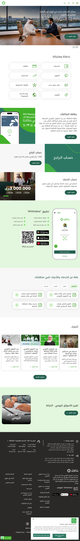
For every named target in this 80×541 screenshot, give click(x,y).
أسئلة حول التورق (9, 478)
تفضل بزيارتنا (70, 441)
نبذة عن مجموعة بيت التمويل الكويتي (26, 494)
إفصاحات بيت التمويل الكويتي (44, 487)
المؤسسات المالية (45, 507)
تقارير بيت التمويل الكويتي (45, 502)
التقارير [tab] (56, 286)
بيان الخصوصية (20, 532)
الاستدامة (29, 489)
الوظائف (29, 507)
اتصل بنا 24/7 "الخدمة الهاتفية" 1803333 (22, 441)
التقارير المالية (28, 474)
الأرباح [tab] (64, 286)
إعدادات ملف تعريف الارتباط (59, 536)
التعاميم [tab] (74, 286)
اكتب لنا (71, 455)
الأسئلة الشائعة (9, 474)
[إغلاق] (33, 519)
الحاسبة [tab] (46, 286)
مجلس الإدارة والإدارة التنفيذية (44, 481)
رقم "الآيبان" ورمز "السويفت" (27, 513)
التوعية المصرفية (45, 492)
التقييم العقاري (10, 482)
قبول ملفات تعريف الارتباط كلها (41, 535)
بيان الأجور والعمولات (44, 497)
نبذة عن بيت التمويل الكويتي (44, 475)
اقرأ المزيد (73, 366)
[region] (55, 528)
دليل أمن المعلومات (26, 503)
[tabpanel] (40, 300)
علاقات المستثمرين (26, 484)
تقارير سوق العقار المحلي (27, 479)
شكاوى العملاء (28, 499)
